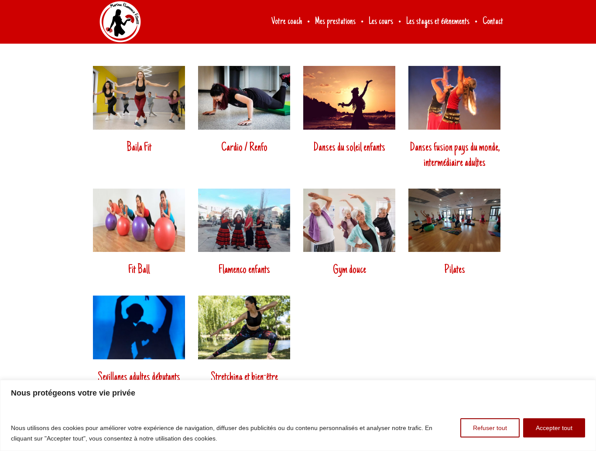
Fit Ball (139, 270)
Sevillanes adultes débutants (139, 377)
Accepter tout (554, 427)
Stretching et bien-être (244, 377)
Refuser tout (490, 427)
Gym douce (349, 270)
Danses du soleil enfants (349, 148)
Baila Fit (139, 148)
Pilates (454, 270)
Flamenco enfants (244, 270)
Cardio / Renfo (244, 148)
